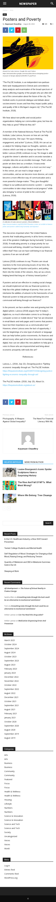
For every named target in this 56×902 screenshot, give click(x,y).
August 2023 (9, 664)
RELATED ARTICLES (12, 462)
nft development (11, 588)
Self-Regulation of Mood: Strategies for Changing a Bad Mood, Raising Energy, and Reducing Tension (28, 555)
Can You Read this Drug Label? (30, 614)
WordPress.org (10, 878)
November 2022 (11, 681)
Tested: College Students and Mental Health (23, 548)
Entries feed (9, 869)
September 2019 (11, 734)
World (7, 848)
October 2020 (10, 721)
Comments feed (11, 873)
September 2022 (11, 689)
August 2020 (9, 729)
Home (5, 10)
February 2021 (10, 713)
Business (8, 763)
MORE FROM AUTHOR (34, 462)
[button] (52, 3)
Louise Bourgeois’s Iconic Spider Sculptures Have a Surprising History (35, 472)
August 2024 (9, 652)
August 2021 (9, 709)
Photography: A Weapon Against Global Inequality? (14, 420)
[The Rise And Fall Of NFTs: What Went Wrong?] (9, 485)
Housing (8, 799)
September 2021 (11, 705)
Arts (11, 10)
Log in (7, 865)
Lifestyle (8, 803)
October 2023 (10, 656)
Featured (8, 779)
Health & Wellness (12, 791)
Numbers (8, 808)
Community (9, 771)
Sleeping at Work (11, 571)
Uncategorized (10, 836)
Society (7, 832)
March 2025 (9, 640)
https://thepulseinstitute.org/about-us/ (19, 385)
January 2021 (10, 717)
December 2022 (11, 677)
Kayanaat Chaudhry (13, 24)
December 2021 (11, 697)
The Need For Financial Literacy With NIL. (43, 420)
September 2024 (11, 648)
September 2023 (11, 660)
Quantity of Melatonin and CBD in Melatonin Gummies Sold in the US (27, 563)
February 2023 (10, 668)
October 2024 (10, 644)
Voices (7, 840)
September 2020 (11, 725)
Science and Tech (12, 824)
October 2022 (10, 685)
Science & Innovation (13, 816)
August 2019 (9, 738)
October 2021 (10, 701)
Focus (7, 783)
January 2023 (10, 673)
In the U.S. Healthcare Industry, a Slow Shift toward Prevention (25, 540)
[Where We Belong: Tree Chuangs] (9, 498)
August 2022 (9, 693)
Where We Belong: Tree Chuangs (35, 495)
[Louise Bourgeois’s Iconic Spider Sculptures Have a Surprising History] (9, 472)
